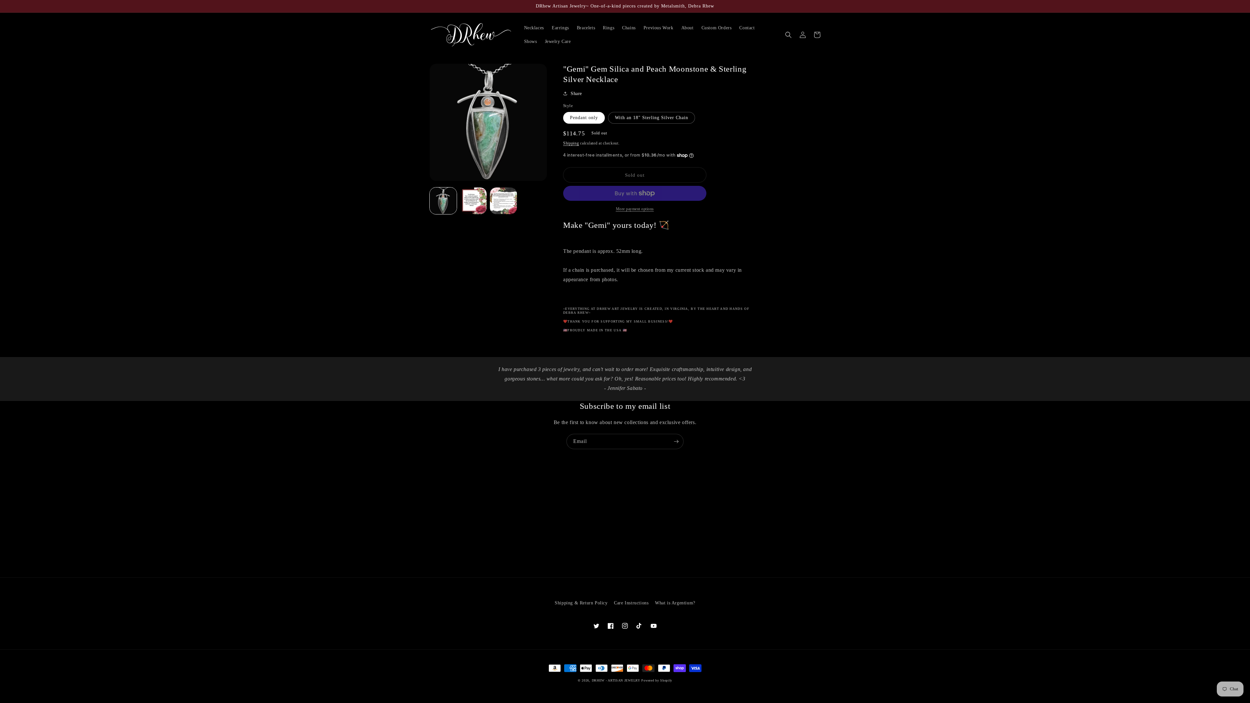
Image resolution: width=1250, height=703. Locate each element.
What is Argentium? (675, 602)
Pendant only (584, 117)
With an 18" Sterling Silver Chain (651, 117)
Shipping (571, 143)
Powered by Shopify (656, 680)
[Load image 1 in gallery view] (443, 200)
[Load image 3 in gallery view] (503, 200)
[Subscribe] (676, 441)
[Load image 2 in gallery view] (473, 200)
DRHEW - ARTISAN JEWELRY (616, 680)
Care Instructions (631, 602)
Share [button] (576, 93)
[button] (788, 35)
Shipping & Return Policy (581, 602)
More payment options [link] (635, 209)
